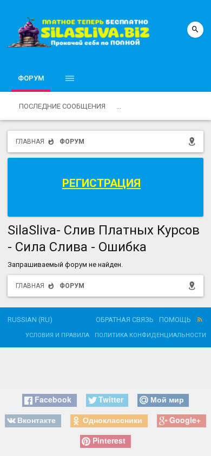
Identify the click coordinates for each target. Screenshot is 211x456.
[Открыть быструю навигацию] (194, 141)
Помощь (175, 320)
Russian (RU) (30, 320)
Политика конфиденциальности (150, 335)
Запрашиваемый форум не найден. (65, 264)
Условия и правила (57, 335)
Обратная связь (125, 320)
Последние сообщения (62, 106)
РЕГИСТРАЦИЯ (101, 183)
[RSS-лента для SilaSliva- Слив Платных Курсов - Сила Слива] (200, 320)
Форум (31, 78)
